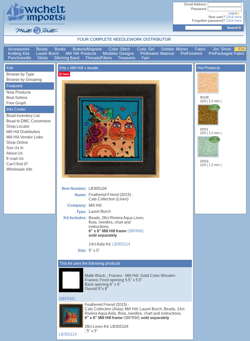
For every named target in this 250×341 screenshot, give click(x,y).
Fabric (201, 49)
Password (198, 9)
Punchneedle (20, 58)
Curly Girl (146, 49)
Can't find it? (17, 164)
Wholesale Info (19, 169)
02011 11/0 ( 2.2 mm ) (210, 131)
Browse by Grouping (24, 80)
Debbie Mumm (175, 49)
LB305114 (121, 244)
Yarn (145, 58)
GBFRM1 (135, 231)
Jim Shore (223, 49)
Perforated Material (158, 53)
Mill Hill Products (82, 53)
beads (92, 68)
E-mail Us (14, 158)
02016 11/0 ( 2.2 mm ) (210, 163)
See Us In (14, 148)
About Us (14, 153)
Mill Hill (76, 68)
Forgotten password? (208, 20)
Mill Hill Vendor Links (24, 137)
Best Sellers (16, 98)
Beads (43, 49)
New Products (18, 92)
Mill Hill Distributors (23, 132)
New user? (216, 17)
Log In (233, 13)
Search (233, 27)
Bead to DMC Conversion (28, 121)
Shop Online (17, 142)
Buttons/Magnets (88, 49)
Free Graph (16, 103)
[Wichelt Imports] (36, 17)
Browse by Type (20, 74)
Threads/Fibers (99, 58)
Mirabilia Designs (119, 53)
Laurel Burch (48, 53)
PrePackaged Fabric (227, 53)
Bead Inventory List (23, 116)
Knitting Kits (19, 53)
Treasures (127, 58)
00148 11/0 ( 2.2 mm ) (210, 99)
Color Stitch (120, 49)
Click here (234, 17)
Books (61, 49)
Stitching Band (67, 58)
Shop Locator (18, 126)
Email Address (195, 4)
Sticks (43, 58)
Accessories (19, 49)
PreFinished (192, 53)
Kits (241, 49)
